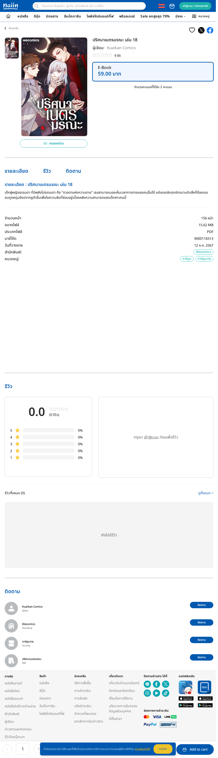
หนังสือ (22, 16)
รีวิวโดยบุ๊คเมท (15, 736)
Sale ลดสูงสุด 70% (155, 16)
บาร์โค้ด (10, 238)
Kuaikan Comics (121, 48)
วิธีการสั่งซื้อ (82, 683)
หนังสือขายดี (13, 683)
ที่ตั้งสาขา (115, 718)
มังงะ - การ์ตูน (186, 16)
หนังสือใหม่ (12, 691)
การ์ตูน (186, 258)
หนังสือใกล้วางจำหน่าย (20, 706)
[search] (36, 6)
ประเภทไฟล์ (13, 232)
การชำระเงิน (82, 690)
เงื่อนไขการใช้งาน (121, 698)
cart (172, 6)
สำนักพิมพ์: (13, 252)
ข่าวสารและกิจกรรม (18, 729)
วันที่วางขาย (14, 245)
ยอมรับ (163, 749)
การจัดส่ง (80, 698)
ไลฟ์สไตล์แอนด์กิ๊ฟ (100, 16)
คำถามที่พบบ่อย (85, 713)
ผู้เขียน (9, 721)
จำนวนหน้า (13, 218)
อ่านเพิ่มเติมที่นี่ (142, 749)
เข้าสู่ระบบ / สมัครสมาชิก (195, 6)
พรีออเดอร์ (127, 16)
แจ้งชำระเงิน (82, 706)
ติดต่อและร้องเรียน (122, 690)
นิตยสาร (52, 16)
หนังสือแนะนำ (14, 698)
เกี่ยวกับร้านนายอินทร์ (124, 683)
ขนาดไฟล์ (12, 225)
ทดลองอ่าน (56, 143)
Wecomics (203, 252)
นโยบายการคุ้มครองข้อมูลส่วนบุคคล (123, 709)
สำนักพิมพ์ (12, 714)
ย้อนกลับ (14, 28)
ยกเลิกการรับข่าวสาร (88, 721)
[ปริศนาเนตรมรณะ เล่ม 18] (201, 30)
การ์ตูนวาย (204, 258)
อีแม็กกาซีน (72, 16)
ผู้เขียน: (98, 48)
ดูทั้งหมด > (205, 493)
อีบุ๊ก (37, 16)
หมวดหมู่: (12, 259)
